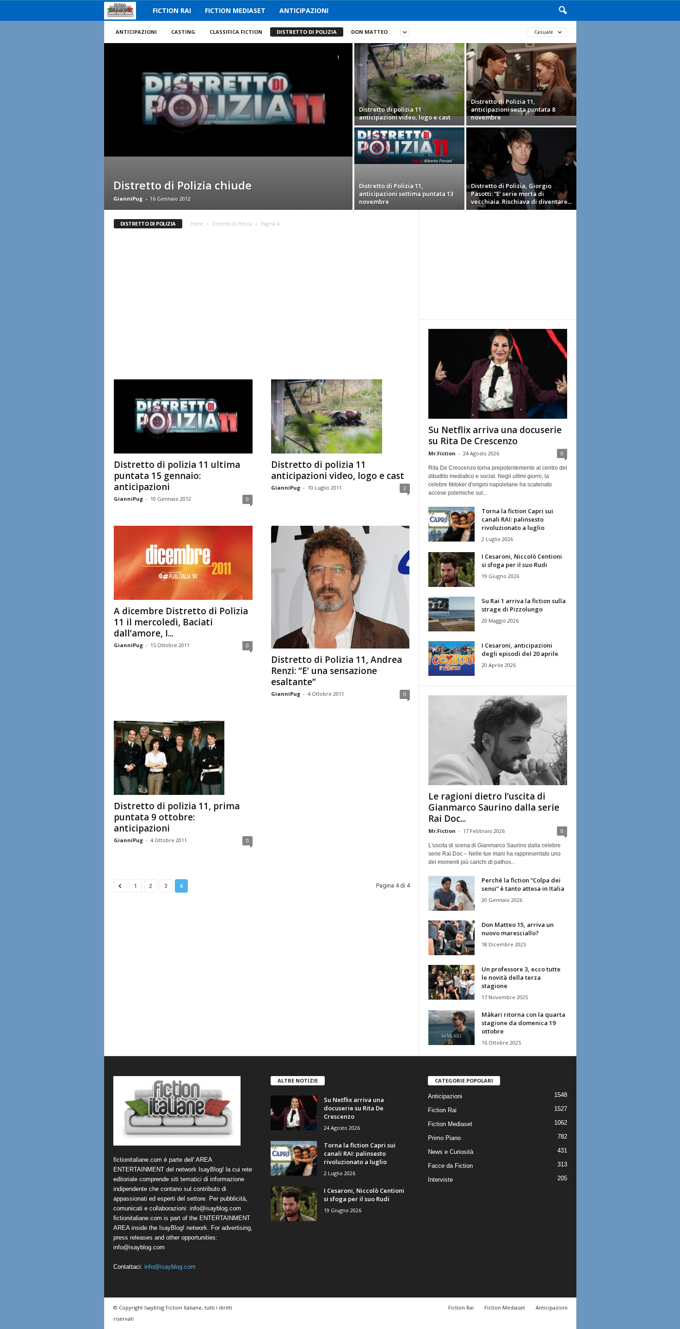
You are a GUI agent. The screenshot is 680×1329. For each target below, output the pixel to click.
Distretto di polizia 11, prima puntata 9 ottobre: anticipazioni (177, 817)
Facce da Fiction (450, 1165)
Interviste (440, 1179)
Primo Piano (444, 1137)
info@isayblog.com (170, 1266)
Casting (183, 31)
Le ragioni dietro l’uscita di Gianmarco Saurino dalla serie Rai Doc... (493, 807)
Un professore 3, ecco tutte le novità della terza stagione (521, 977)
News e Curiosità (450, 1151)
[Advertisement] (261, 307)
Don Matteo (369, 31)
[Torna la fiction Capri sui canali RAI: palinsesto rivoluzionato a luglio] (451, 524)
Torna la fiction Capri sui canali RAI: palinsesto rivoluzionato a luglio (517, 519)
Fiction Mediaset (235, 10)
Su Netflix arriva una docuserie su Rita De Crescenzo (495, 435)
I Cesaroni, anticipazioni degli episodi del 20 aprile (520, 649)
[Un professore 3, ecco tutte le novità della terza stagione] (451, 982)
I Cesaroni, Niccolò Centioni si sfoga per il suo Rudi (522, 560)
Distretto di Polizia (307, 31)
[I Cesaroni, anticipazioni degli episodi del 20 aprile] (451, 658)
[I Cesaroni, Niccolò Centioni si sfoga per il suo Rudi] (451, 569)
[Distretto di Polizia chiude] (228, 100)
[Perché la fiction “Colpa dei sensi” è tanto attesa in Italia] (451, 893)
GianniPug (127, 198)
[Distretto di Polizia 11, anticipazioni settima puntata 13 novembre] (409, 145)
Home (197, 223)
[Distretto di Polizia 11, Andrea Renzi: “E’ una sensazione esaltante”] (340, 587)
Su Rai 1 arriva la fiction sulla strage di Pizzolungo (524, 605)
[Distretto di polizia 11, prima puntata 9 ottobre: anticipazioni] (183, 758)
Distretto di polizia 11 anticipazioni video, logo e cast (337, 470)
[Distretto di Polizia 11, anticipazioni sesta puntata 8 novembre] (521, 79)
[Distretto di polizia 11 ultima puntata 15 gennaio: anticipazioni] (183, 416)
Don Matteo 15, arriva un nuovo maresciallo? (518, 928)
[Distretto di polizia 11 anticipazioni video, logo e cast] (409, 79)
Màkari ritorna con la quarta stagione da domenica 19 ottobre (523, 1022)
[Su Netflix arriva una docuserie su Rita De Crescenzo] (497, 374)
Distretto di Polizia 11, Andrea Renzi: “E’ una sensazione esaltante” (336, 671)
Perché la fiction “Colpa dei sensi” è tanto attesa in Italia (523, 884)
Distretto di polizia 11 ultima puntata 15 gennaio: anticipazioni (177, 476)
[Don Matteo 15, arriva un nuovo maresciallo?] (451, 937)
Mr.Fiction (442, 453)
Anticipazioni (303, 10)
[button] (562, 10)
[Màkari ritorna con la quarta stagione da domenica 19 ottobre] (451, 1027)
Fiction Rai (172, 10)
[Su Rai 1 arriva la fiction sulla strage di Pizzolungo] (451, 614)
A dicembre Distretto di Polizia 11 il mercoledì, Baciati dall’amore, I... (181, 622)
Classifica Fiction (236, 31)
